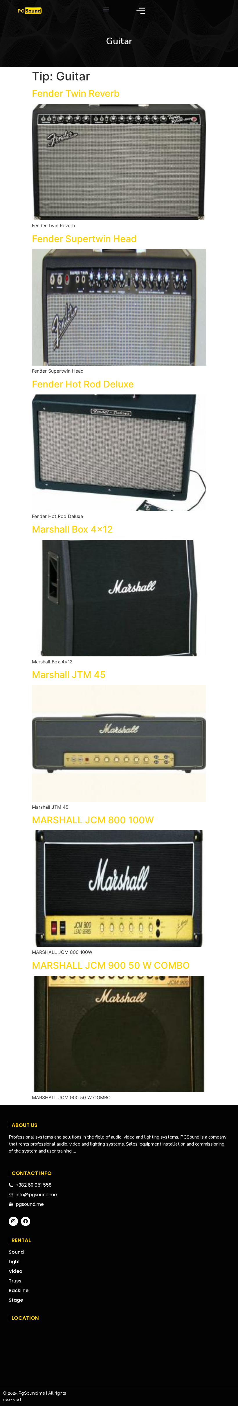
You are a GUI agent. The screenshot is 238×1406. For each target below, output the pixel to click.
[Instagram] (13, 1221)
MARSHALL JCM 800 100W (93, 820)
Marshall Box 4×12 (72, 529)
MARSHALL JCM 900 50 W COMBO (111, 965)
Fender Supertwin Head (84, 238)
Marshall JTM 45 (69, 674)
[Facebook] (25, 1221)
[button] (106, 9)
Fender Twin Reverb (76, 93)
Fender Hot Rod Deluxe (83, 384)
